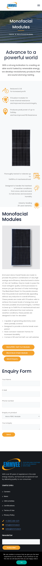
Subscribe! (11, 547)
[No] (36, 559)
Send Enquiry (12, 359)
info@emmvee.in (12, 525)
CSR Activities (9, 501)
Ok (22, 562)
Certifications (9, 506)
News (6, 496)
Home (11, 34)
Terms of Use (9, 510)
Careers (7, 492)
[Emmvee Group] (11, 5)
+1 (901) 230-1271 (12, 521)
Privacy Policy (9, 515)
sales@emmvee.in (13, 529)
